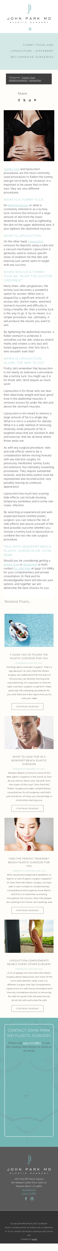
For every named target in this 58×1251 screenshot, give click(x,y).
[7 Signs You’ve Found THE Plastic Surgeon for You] (29, 630)
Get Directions (29, 1190)
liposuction (30, 564)
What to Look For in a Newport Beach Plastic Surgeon (29, 760)
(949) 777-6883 (29, 1193)
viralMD (34, 1239)
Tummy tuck (11, 169)
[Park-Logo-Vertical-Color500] (29, 3)
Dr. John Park (22, 568)
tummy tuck (11, 564)
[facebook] (26, 1198)
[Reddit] (29, 100)
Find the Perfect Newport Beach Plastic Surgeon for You (29, 862)
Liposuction (35, 80)
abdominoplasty (18, 205)
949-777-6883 (32, 1043)
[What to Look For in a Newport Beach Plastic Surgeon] (29, 732)
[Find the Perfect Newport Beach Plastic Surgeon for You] (29, 834)
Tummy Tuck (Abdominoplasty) (22, 79)
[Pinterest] (35, 100)
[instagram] (31, 1198)
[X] (24, 100)
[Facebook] (19, 100)
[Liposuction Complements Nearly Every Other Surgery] (29, 936)
